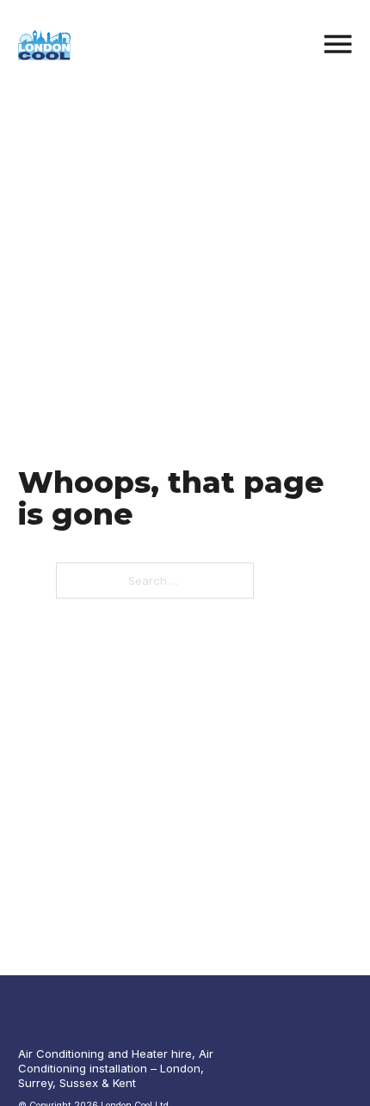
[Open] (338, 45)
